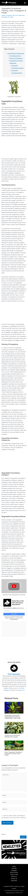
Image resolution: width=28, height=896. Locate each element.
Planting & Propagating (16, 58)
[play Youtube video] (14, 586)
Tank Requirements (15, 56)
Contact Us (14, 878)
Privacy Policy (14, 872)
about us (21, 690)
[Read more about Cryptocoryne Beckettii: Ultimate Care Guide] (14, 727)
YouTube (21, 688)
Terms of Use (14, 874)
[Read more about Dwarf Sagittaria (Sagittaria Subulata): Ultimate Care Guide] (14, 745)
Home (14, 866)
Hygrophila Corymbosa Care (16, 53)
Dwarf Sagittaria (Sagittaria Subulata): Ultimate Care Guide (13, 753)
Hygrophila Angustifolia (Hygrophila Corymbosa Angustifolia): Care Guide (13, 717)
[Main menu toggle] (25, 3)
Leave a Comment (6, 15)
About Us (14, 876)
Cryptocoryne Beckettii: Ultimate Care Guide (12, 736)
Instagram (6, 690)
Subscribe (14, 880)
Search (3, 834)
